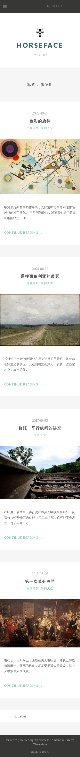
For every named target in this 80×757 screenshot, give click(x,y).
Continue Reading (23, 233)
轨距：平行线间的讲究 (40, 427)
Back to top (39, 751)
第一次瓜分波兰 (40, 581)
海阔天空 (47, 128)
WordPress (41, 740)
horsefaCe (40, 45)
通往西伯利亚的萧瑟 (40, 276)
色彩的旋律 (40, 120)
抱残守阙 (33, 128)
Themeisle (40, 744)
